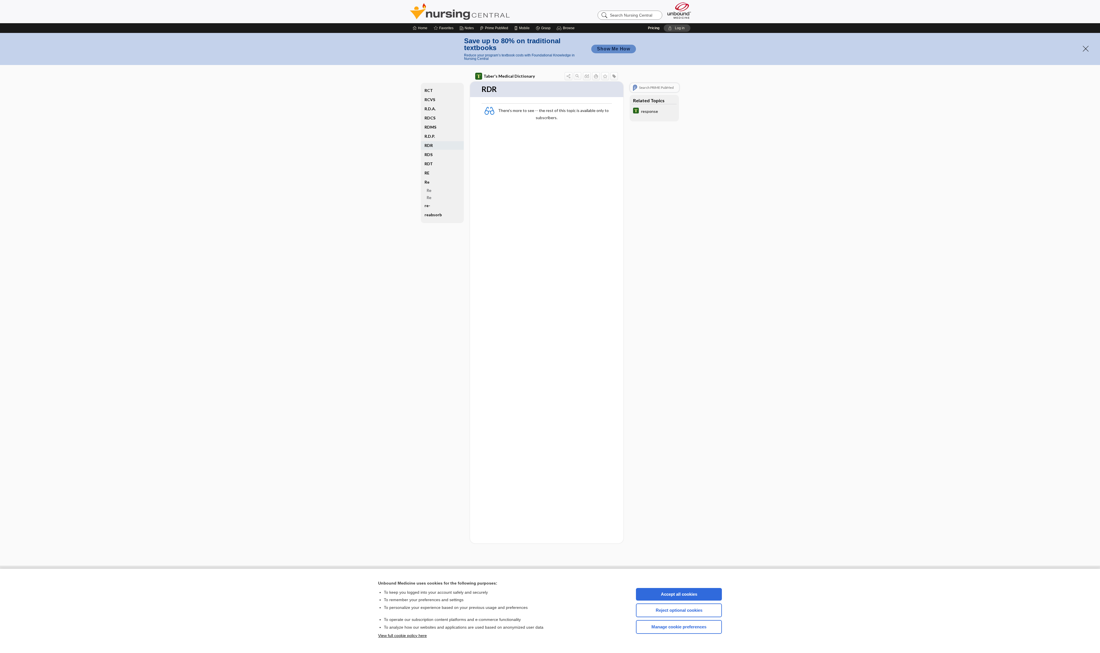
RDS (429, 154)
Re (429, 190)
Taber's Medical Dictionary (509, 76)
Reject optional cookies (679, 610)
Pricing (653, 28)
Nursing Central (481, 11)
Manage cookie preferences (678, 626)
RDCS (430, 117)
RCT (429, 90)
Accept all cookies (679, 594)
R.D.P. (430, 136)
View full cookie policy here (402, 635)
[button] (566, 28)
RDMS (430, 127)
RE (427, 172)
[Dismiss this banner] (1086, 49)
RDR (429, 145)
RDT (429, 163)
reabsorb (433, 214)
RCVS (430, 99)
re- (427, 205)
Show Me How (613, 48)
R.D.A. (430, 108)
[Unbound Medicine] (679, 10)
